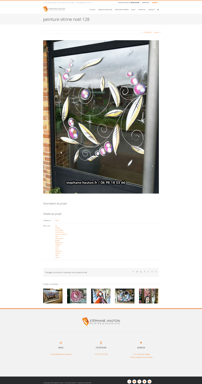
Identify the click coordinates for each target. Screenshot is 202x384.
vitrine (57, 257)
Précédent (148, 32)
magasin (58, 245)
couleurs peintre (61, 234)
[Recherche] (158, 9)
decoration (59, 238)
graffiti (57, 240)
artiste (57, 228)
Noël (56, 220)
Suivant (156, 32)
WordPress (88, 383)
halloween (59, 243)
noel (56, 249)
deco (57, 236)
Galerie (52, 296)
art (56, 226)
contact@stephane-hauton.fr (84, 2)
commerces (59, 232)
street (57, 253)
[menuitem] (128, 2)
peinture (58, 251)
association (59, 230)
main (57, 247)
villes (57, 255)
